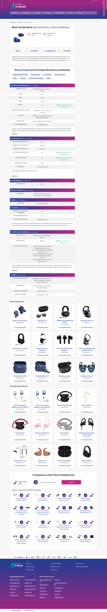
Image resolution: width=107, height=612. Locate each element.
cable (15, 78)
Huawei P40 (28, 592)
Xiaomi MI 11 (13, 589)
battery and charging (36, 78)
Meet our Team (55, 566)
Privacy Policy (30, 570)
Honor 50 (12, 592)
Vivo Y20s (42, 588)
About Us (28, 563)
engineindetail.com (30, 610)
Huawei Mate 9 (58, 588)
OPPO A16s (43, 591)
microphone (47, 74)
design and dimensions (20, 74)
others (48, 78)
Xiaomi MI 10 (57, 591)
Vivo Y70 (56, 594)
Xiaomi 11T (42, 597)
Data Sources (80, 563)
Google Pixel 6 (44, 594)
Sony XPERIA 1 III (14, 583)
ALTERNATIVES (50, 51)
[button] (14, 12)
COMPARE (66, 51)
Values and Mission (56, 563)
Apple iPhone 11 (44, 585)
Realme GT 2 (28, 583)
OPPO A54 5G (14, 595)
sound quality (35, 74)
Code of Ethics (30, 566)
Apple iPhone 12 (59, 597)
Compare (71, 482)
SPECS (18, 51)
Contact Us (54, 570)
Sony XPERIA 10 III (30, 595)
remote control (60, 74)
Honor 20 (57, 580)
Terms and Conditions (82, 566)
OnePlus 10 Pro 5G (30, 586)
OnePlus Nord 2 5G (30, 580)
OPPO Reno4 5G (15, 580)
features (23, 78)
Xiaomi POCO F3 (15, 586)
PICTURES (34, 51)
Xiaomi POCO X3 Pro (31, 589)
